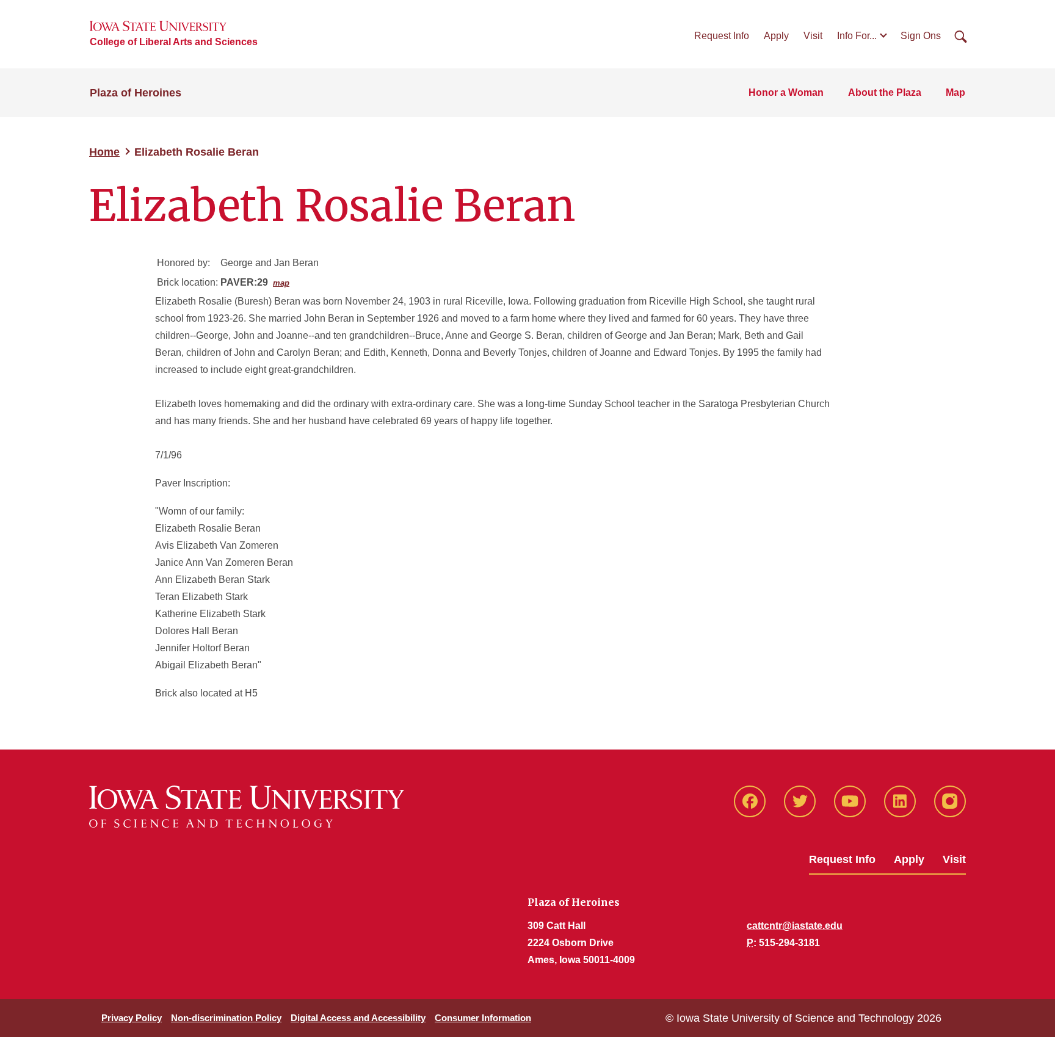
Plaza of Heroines (135, 93)
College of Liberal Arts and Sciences (174, 42)
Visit (812, 36)
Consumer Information (483, 1018)
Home (104, 152)
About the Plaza (884, 92)
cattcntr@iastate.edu (795, 925)
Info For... (857, 36)
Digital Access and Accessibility (358, 1018)
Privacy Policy (131, 1018)
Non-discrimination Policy (226, 1018)
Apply (776, 36)
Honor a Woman (786, 92)
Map (955, 92)
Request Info (721, 36)
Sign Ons (921, 36)
